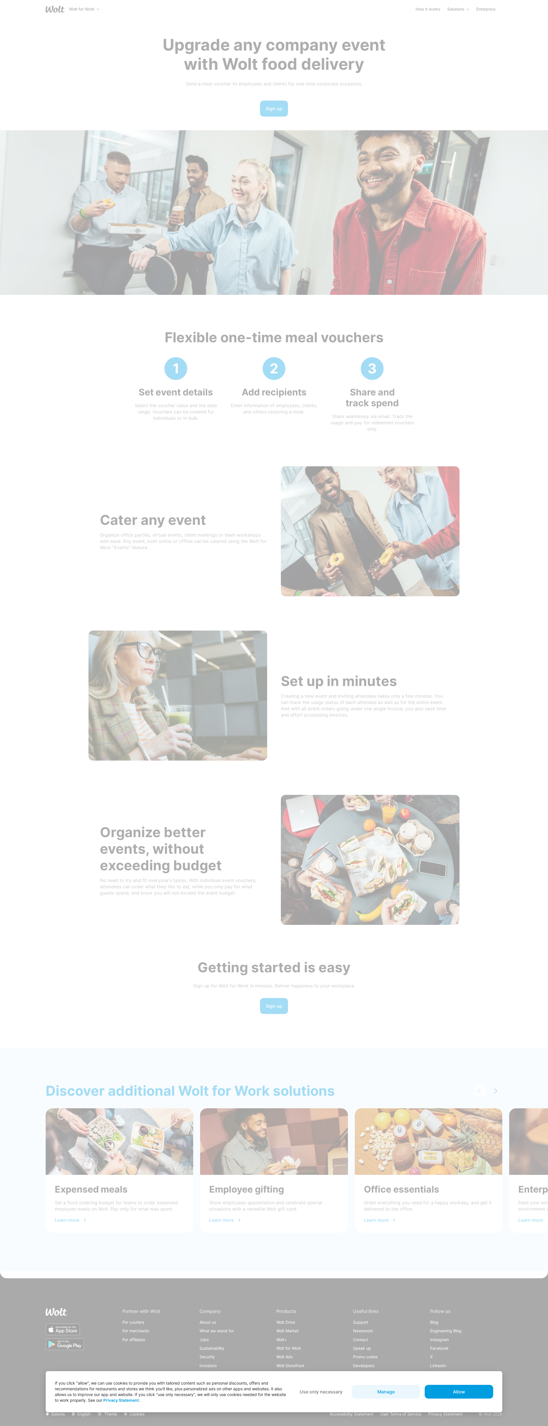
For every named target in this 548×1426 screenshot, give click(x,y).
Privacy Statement (121, 1400)
